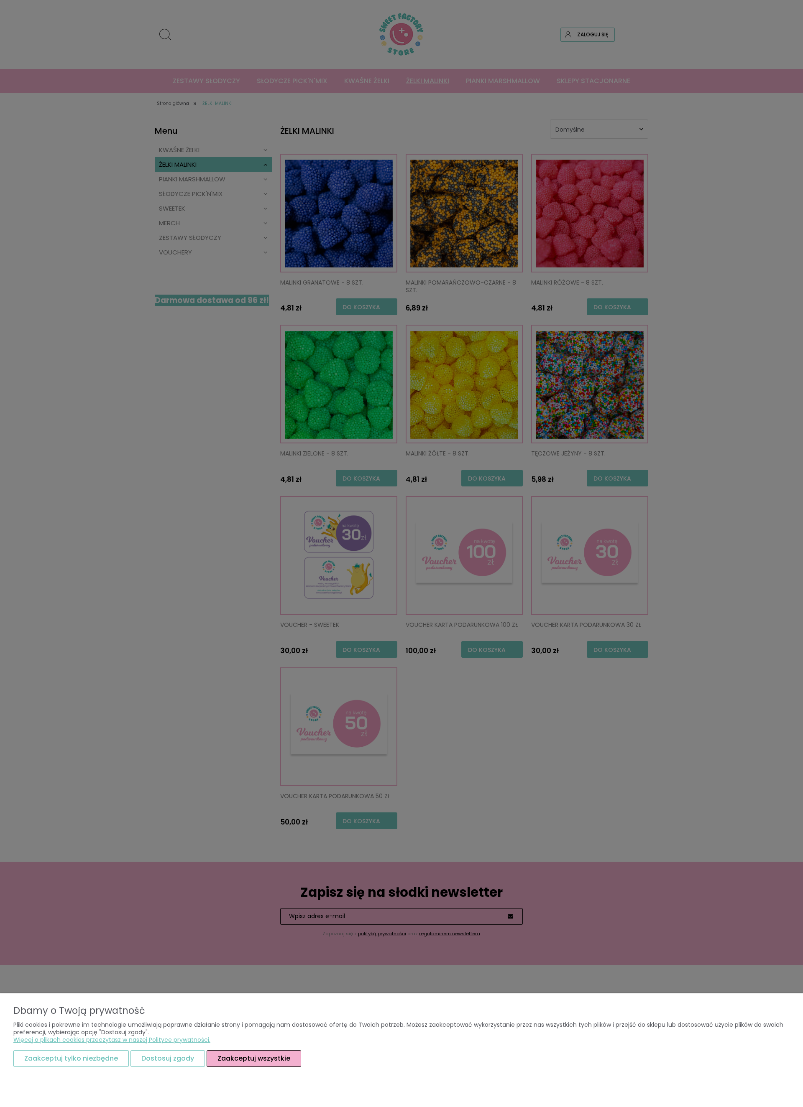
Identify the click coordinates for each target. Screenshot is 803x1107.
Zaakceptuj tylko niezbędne (71, 1058)
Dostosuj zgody (167, 1058)
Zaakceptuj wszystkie (253, 1058)
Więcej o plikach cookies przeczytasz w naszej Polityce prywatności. (111, 1040)
